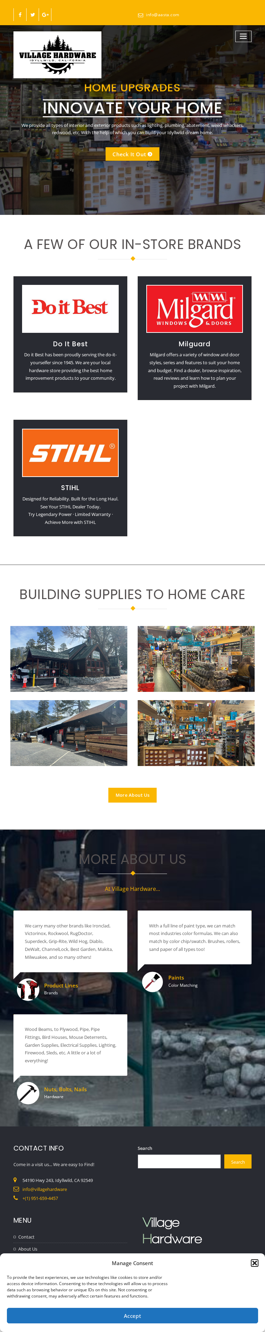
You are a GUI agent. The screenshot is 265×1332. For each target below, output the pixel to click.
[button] (254, 1263)
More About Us (133, 795)
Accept (132, 1315)
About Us (27, 1249)
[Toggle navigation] (243, 36)
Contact (26, 1237)
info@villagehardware (44, 1189)
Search (145, 1148)
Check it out (129, 153)
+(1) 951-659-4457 (40, 1198)
